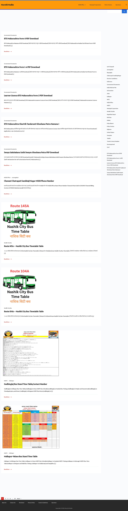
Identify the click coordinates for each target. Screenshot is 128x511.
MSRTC (6, 380)
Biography (109, 72)
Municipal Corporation (95, 5)
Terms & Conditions (43, 502)
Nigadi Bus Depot (111, 114)
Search (124, 11)
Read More (6, 51)
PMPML (108, 120)
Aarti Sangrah (110, 66)
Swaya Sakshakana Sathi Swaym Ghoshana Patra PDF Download (31, 152)
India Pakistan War (111, 87)
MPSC (108, 99)
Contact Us (12, 502)
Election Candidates (112, 78)
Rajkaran (109, 129)
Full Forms (109, 81)
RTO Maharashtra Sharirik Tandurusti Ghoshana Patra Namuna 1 (31, 124)
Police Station (108, 5)
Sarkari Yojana (110, 132)
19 (15, 498)
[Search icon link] (126, 5)
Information (110, 90)
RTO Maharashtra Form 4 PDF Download (21, 38)
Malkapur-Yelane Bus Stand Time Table (20, 456)
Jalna (108, 93)
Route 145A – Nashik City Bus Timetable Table (23, 246)
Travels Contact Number (113, 141)
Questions (118, 5)
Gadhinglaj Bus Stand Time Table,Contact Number (25, 384)
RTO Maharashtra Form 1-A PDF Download (22, 67)
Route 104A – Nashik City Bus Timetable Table (24, 311)
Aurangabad (15, 177)
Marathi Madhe (7, 4)
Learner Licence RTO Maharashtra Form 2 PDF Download (28, 95)
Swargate (109, 135)
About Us (4, 502)
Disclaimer (21, 502)
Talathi (108, 138)
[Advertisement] (51, 20)
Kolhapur (11, 380)
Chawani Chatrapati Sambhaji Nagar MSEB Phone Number (29, 181)
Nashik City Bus (8, 243)
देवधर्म (108, 147)
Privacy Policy (31, 502)
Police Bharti (110, 123)
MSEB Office (81, 5)
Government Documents (10, 35)
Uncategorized (111, 144)
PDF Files (109, 117)
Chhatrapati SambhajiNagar (114, 75)
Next (18, 498)
